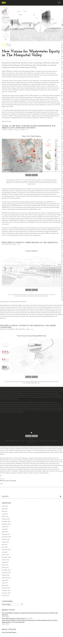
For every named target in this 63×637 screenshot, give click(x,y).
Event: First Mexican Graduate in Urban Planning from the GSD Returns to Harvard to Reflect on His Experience (30, 614)
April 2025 (5, 506)
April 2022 (5, 514)
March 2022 (5, 516)
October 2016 (5, 575)
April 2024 (5, 509)
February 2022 (6, 519)
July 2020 (4, 544)
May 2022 (4, 511)
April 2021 (5, 529)
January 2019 (5, 555)
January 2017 (5, 567)
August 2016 (5, 580)
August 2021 (5, 527)
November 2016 (6, 572)
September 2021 (6, 524)
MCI (4, 2)
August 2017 (5, 562)
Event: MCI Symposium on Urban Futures (13, 618)
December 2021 (6, 521)
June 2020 (4, 547)
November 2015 (6, 593)
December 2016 (6, 570)
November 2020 (6, 537)
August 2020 (5, 542)
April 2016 (5, 583)
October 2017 (5, 560)
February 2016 (6, 588)
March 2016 (5, 585)
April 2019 (5, 552)
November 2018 (6, 557)
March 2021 (5, 532)
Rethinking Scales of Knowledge (8, 480)
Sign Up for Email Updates (9, 632)
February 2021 (6, 534)
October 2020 (5, 539)
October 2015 (5, 595)
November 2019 (6, 549)
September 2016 (6, 578)
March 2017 (5, 565)
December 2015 (6, 590)
